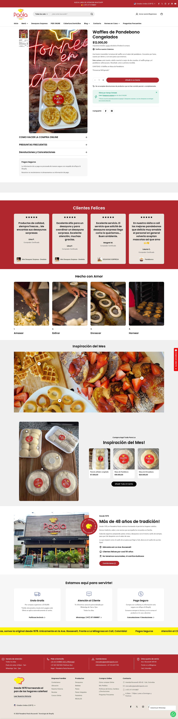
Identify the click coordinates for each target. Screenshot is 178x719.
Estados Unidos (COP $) (145, 4)
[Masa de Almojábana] (148, 458)
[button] (176, 359)
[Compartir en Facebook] (105, 111)
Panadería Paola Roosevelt (28, 714)
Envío (108, 46)
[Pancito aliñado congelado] (99, 458)
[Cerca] (156, 92)
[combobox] (64, 14)
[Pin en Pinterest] (111, 111)
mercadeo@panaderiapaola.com (107, 662)
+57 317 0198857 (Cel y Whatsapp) (62, 662)
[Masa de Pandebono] (124, 458)
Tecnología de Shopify (46, 714)
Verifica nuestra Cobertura (104, 49)
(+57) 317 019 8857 (132, 690)
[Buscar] (92, 14)
